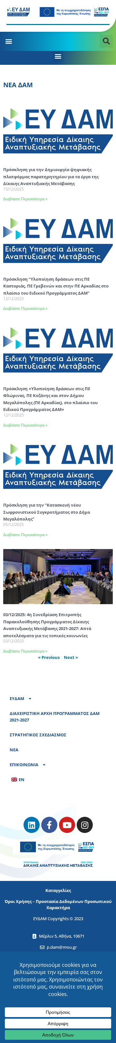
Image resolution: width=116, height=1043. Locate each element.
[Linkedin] (32, 825)
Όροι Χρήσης (18, 901)
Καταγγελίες (58, 890)
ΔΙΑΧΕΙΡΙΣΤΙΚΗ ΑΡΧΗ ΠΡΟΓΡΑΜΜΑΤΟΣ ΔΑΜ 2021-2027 (55, 716)
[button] (8, 41)
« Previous (49, 657)
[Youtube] (67, 825)
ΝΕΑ (14, 750)
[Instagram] (85, 825)
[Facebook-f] (49, 825)
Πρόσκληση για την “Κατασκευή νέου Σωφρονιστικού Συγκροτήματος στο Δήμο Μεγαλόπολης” (46, 512)
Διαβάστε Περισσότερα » (25, 199)
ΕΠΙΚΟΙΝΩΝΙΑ (24, 765)
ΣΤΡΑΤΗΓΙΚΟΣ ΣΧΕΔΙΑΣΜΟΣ (38, 735)
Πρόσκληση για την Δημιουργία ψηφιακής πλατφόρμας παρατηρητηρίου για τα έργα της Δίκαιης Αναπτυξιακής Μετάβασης (51, 176)
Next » (71, 657)
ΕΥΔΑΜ (17, 698)
